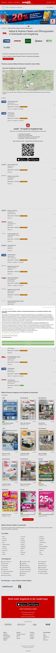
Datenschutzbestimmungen (48, 307)
